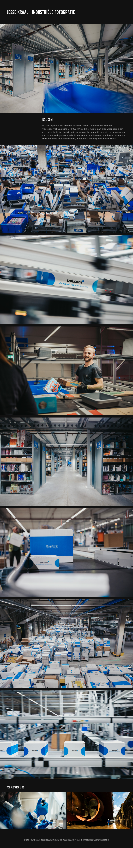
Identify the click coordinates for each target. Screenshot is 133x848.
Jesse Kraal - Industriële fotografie (41, 12)
